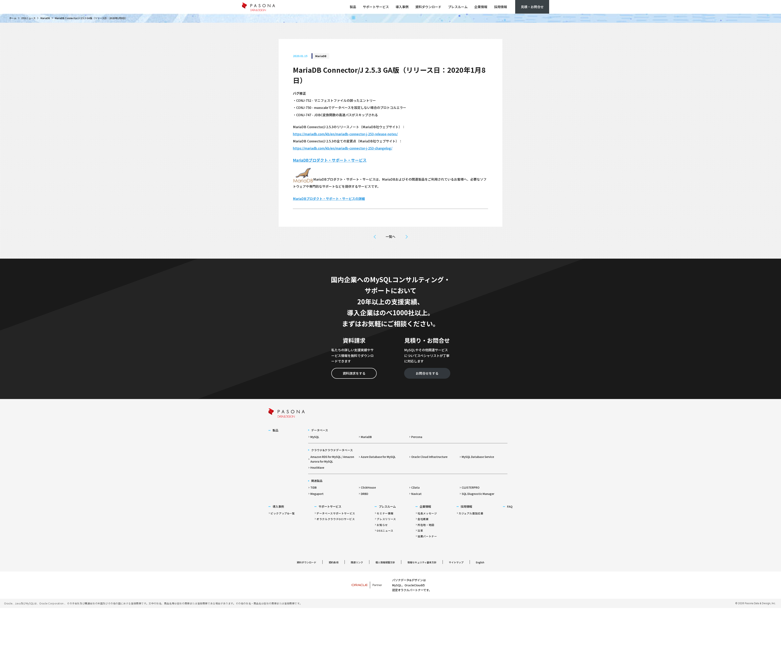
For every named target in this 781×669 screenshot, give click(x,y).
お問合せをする (427, 373)
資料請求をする (354, 373)
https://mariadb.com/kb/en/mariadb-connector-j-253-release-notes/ (345, 133)
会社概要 (423, 519)
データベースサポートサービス (335, 513)
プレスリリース (386, 519)
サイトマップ (456, 562)
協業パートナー (427, 536)
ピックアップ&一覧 (283, 513)
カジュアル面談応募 (471, 513)
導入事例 (402, 6)
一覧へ (390, 236)
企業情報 (480, 6)
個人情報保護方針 (385, 562)
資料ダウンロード (428, 6)
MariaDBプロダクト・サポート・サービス (330, 160)
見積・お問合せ (532, 6)
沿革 (420, 530)
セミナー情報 (385, 513)
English (480, 562)
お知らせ (382, 525)
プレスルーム (458, 6)
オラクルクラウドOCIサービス (335, 519)
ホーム (12, 18)
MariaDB (45, 18)
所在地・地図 (426, 525)
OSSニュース (28, 18)
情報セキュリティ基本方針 (421, 562)
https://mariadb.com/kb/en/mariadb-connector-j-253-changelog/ (342, 148)
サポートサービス (376, 6)
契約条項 (333, 562)
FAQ (510, 506)
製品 (353, 6)
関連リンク (357, 562)
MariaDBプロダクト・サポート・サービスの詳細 (329, 198)
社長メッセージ (427, 513)
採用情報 (500, 6)
